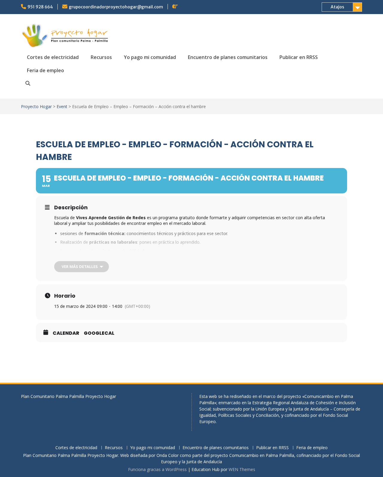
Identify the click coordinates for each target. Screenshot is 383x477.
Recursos (101, 57)
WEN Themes (242, 469)
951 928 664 (40, 7)
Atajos (337, 7)
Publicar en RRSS (298, 57)
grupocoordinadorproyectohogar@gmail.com (116, 7)
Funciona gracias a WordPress (157, 469)
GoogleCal (99, 333)
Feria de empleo (45, 70)
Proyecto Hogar (36, 106)
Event (62, 106)
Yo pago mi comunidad (150, 57)
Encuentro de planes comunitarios (228, 57)
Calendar (66, 333)
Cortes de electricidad (53, 57)
